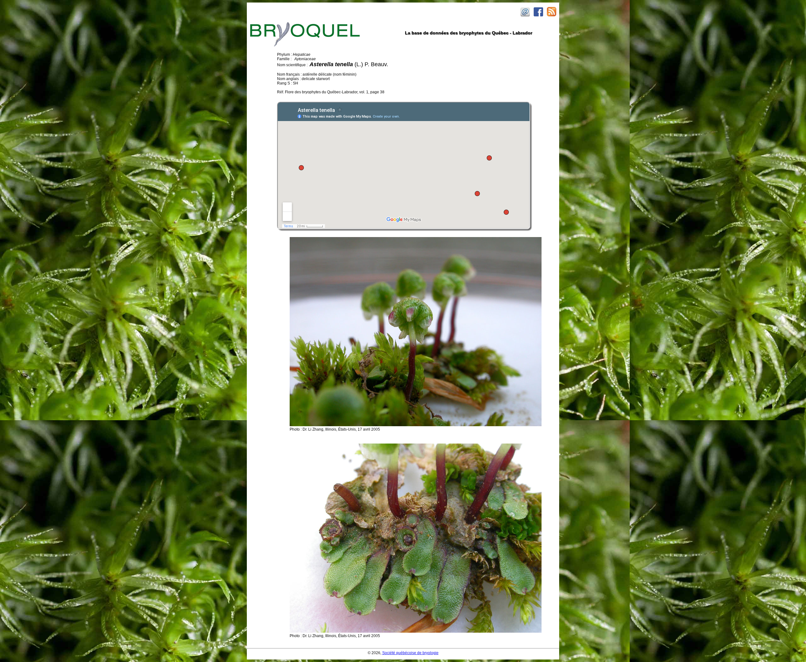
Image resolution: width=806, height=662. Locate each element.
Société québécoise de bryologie (410, 653)
